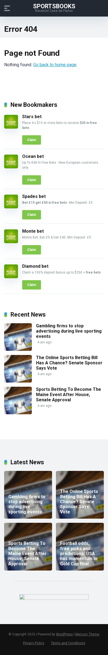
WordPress (64, 634)
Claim (31, 140)
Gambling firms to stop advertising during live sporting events (69, 331)
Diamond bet (35, 266)
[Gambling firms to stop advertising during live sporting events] (18, 349)
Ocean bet (33, 156)
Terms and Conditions (68, 643)
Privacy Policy (33, 643)
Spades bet (34, 196)
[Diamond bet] (11, 276)
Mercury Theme (87, 634)
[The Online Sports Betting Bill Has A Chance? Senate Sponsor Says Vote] (18, 381)
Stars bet (32, 116)
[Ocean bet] (11, 166)
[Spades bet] (11, 207)
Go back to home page (54, 64)
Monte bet (33, 231)
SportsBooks (54, 6)
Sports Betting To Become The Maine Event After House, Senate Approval (68, 394)
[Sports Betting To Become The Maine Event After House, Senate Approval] (18, 412)
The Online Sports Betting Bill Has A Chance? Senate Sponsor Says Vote (69, 363)
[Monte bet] (11, 241)
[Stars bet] (11, 127)
